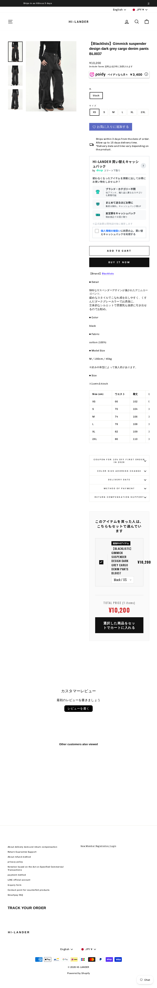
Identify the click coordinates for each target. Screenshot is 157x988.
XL (132, 112)
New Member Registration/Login (98, 846)
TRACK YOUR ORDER (27, 908)
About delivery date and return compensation (32, 847)
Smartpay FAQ (15, 895)
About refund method (19, 857)
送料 (107, 66)
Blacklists (108, 273)
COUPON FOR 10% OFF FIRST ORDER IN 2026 (119, 461)
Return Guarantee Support (22, 852)
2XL (143, 112)
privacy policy (15, 862)
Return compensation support (119, 497)
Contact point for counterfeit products (28, 890)
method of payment (119, 488)
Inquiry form (14, 885)
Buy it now (119, 262)
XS (94, 112)
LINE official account (19, 880)
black (96, 95)
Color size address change (119, 471)
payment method (17, 875)
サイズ (93, 105)
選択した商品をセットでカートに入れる (119, 625)
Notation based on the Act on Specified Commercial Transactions (36, 868)
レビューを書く (79, 708)
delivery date (119, 479)
